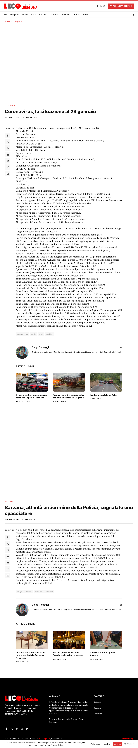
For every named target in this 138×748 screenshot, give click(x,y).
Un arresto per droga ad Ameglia (102, 653)
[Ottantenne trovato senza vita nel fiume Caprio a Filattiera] (32, 382)
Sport (85, 14)
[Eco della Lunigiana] (21, 6)
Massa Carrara (29, 14)
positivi (49, 334)
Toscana (66, 14)
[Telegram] (7, 161)
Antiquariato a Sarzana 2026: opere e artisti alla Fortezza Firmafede (30, 655)
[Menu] (5, 14)
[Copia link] (7, 167)
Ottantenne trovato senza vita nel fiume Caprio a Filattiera (31, 396)
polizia (29, 591)
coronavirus (22, 334)
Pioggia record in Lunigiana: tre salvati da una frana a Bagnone (68, 396)
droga (19, 591)
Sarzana (43, 14)
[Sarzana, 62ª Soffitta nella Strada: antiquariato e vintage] (69, 640)
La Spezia (54, 14)
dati (41, 334)
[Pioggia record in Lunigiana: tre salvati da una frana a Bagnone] (69, 382)
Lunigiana (15, 14)
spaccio (49, 591)
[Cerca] (132, 15)
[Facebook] (7, 135)
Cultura (76, 14)
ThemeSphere (44, 738)
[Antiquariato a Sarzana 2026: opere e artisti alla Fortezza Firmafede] (32, 640)
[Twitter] (7, 141)
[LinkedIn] (7, 154)
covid (33, 334)
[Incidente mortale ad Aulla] (106, 382)
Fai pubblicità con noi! (121, 6)
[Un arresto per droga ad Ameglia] (106, 640)
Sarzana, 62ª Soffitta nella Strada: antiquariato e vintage (68, 653)
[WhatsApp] (7, 148)
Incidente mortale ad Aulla (103, 395)
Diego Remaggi (12, 118)
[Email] (7, 173)
